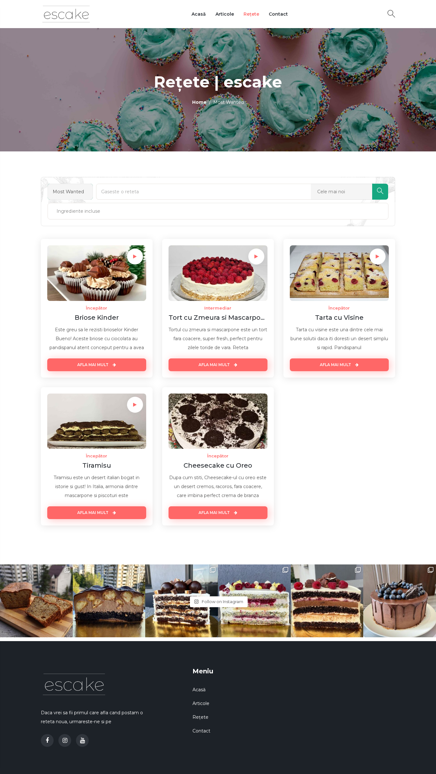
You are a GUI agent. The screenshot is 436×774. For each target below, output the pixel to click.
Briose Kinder (97, 317)
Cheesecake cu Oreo (218, 465)
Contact (278, 14)
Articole (224, 14)
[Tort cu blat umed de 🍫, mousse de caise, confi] (327, 600)
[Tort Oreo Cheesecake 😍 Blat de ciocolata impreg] (399, 600)
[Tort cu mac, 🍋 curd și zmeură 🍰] (254, 600)
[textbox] (71, 211)
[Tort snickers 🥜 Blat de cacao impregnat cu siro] (181, 600)
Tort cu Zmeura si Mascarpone (218, 317)
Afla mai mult (93, 364)
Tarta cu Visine (339, 317)
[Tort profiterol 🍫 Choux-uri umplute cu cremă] (109, 600)
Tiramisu (96, 465)
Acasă (199, 14)
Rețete (251, 14)
